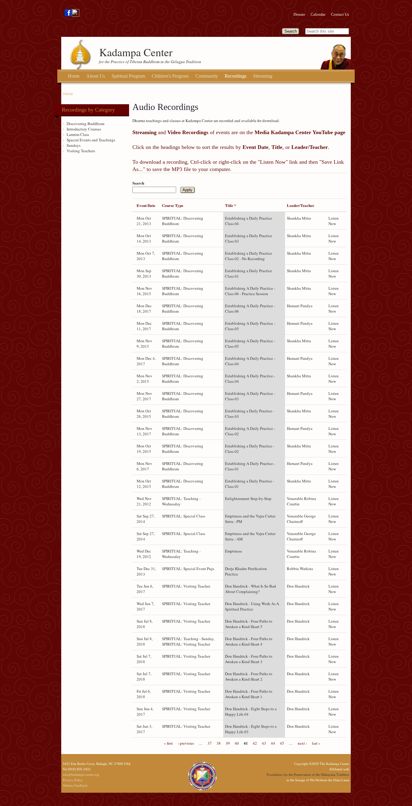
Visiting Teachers (81, 150)
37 (210, 743)
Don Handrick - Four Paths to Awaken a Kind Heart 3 (248, 658)
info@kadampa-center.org (81, 774)
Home (74, 76)
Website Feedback (75, 785)
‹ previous (186, 743)
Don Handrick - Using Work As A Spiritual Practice (252, 606)
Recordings (235, 76)
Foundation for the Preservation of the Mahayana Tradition (308, 774)
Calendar (318, 14)
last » (316, 743)
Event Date (146, 205)
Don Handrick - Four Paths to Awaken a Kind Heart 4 (248, 641)
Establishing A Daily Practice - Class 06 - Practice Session (250, 290)
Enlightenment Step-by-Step (248, 498)
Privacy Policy (73, 780)
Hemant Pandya (299, 305)
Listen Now (333, 220)
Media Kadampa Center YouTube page (300, 132)
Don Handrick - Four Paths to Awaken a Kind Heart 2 (248, 676)
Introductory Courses (84, 129)
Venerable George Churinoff (301, 518)
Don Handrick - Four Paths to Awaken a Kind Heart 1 (248, 693)
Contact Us (340, 14)
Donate (299, 14)
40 (237, 743)
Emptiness (233, 551)
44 (273, 743)
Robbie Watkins (300, 568)
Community (206, 76)
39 (228, 743)
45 (282, 743)
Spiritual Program (128, 76)
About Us (95, 76)
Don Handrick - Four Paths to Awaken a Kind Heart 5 (248, 623)
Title (229, 205)
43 (264, 743)
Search (138, 183)
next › (302, 743)
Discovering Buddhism (85, 123)
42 (255, 743)
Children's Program (170, 76)
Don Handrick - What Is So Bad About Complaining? (250, 588)
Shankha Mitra (299, 218)
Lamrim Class (78, 134)
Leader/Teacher (300, 205)
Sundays (74, 145)
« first (168, 743)
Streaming (262, 76)
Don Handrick (298, 586)
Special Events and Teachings (91, 140)
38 (219, 743)
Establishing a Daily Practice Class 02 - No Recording (248, 255)
